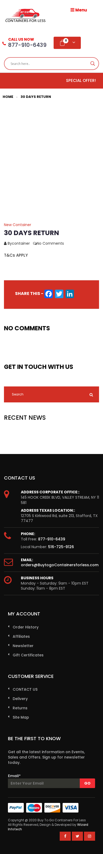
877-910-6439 (51, 539)
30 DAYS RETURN (36, 96)
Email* (14, 775)
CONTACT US (25, 689)
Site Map (21, 717)
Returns (20, 708)
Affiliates (21, 636)
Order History (26, 627)
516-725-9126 (61, 546)
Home (8, 96)
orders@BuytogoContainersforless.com (60, 565)
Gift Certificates (28, 655)
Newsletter (23, 645)
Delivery (20, 698)
